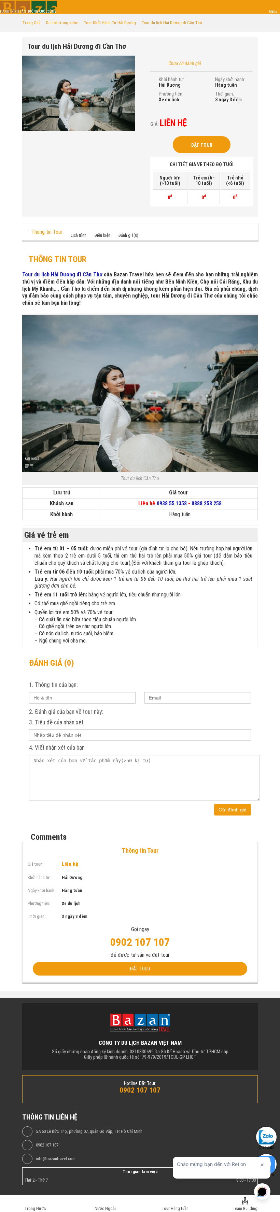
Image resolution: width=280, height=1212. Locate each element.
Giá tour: (35, 864)
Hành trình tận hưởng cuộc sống (28, 11)
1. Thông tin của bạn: (53, 684)
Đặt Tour (201, 145)
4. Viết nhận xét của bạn (57, 747)
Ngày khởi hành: (230, 79)
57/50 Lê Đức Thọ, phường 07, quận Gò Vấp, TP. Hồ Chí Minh (89, 1131)
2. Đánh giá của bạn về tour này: (66, 711)
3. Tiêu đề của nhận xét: (56, 722)
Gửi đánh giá (233, 809)
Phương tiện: (171, 94)
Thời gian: (224, 94)
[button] (128, 61)
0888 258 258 (207, 503)
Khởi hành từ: (171, 79)
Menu (273, 11)
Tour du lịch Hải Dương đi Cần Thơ (62, 274)
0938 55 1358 (172, 503)
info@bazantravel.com (55, 1158)
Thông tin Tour (46, 232)
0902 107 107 (47, 1145)
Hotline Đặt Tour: (140, 1083)
